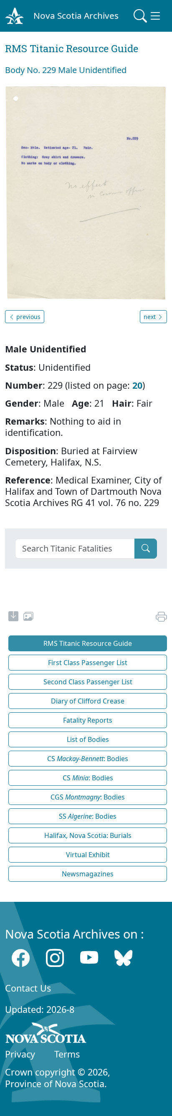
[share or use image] (28, 617)
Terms (67, 1054)
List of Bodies (88, 739)
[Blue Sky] (123, 958)
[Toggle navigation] (148, 15)
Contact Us (28, 988)
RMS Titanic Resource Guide (87, 643)
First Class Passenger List (87, 662)
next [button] (150, 317)
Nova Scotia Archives (76, 15)
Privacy (20, 1054)
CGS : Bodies (88, 797)
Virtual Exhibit (88, 854)
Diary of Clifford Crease (87, 701)
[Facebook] (20, 958)
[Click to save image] (86, 192)
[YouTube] (89, 958)
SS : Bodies (87, 816)
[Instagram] (55, 958)
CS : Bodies (87, 758)
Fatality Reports (87, 720)
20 (137, 385)
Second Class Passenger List (87, 681)
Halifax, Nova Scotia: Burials (88, 835)
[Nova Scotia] (46, 1034)
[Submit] (145, 549)
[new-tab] (13, 617)
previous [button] (27, 317)
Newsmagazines (88, 873)
